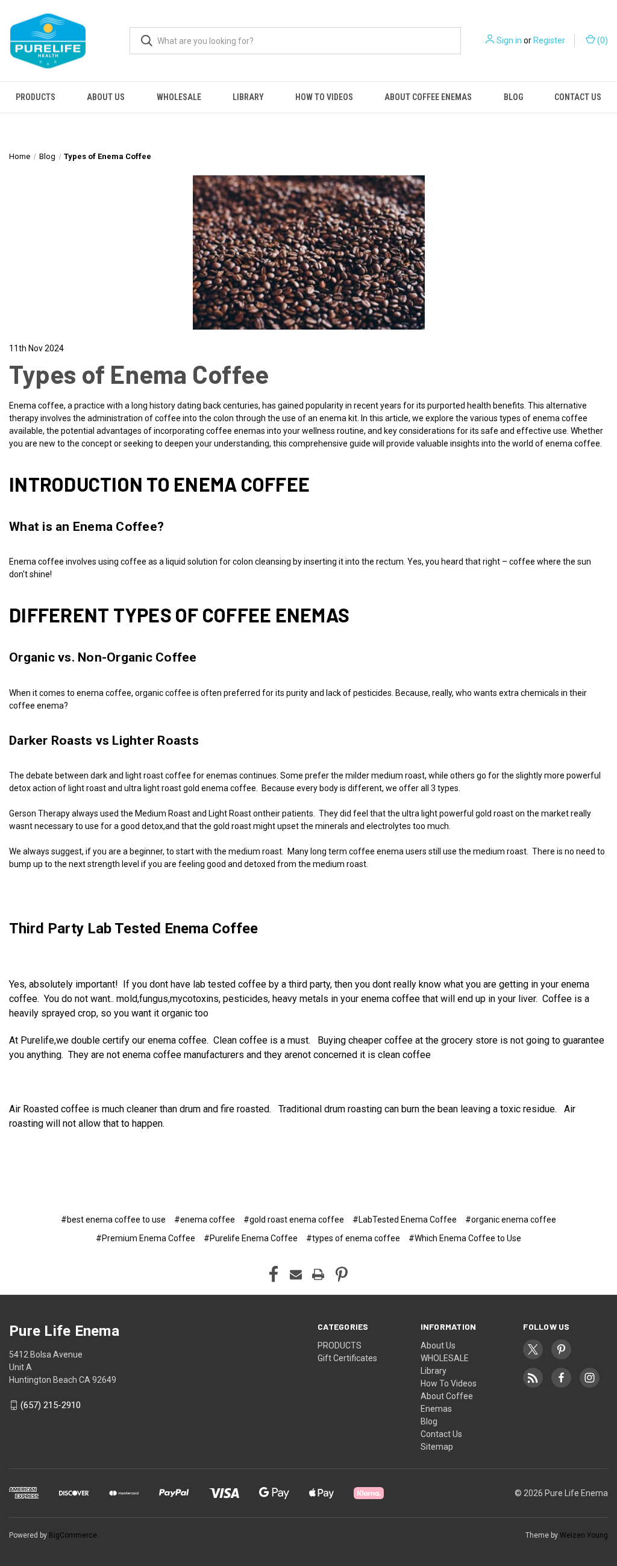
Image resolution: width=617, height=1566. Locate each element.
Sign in (509, 40)
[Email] (296, 1274)
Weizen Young (584, 1535)
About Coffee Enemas (428, 97)
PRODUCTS (35, 97)
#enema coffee (204, 1219)
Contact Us (577, 97)
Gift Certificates (347, 1358)
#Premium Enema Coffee (145, 1238)
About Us (106, 97)
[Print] (318, 1274)
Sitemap (437, 1447)
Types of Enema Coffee (139, 374)
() (601, 40)
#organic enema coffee (510, 1219)
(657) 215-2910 (50, 1405)
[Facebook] (274, 1274)
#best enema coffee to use (113, 1219)
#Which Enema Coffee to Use (465, 1238)
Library (248, 97)
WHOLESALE (179, 97)
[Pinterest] (342, 1274)
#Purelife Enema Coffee (251, 1238)
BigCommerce (73, 1535)
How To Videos (324, 97)
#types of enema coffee (353, 1238)
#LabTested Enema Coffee (404, 1219)
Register (549, 40)
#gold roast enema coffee (293, 1219)
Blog (513, 97)
